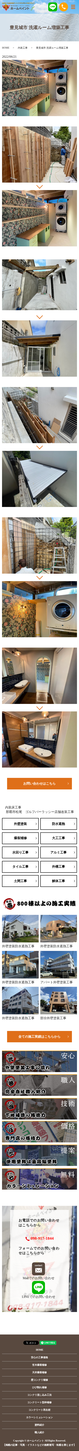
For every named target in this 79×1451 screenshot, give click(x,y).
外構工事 (58, 866)
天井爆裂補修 (39, 1372)
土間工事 (20, 881)
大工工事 (58, 838)
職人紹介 (39, 1432)
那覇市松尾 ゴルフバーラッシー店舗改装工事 (40, 812)
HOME (5, 47)
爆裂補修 (20, 838)
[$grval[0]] (39, 154)
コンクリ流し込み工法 (39, 1394)
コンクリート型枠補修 (39, 1402)
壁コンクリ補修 (39, 1379)
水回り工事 (20, 852)
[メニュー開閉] (73, 7)
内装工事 (23, 47)
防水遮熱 (58, 823)
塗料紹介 (39, 1424)
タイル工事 (20, 866)
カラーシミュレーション (39, 1417)
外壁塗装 (20, 823)
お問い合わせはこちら (39, 783)
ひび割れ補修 (39, 1387)
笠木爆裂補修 (39, 1364)
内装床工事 (13, 807)
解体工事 (58, 881)
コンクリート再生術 (39, 1409)
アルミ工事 (58, 852)
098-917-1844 (42, 1238)
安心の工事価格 (39, 1357)
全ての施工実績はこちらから (39, 1036)
